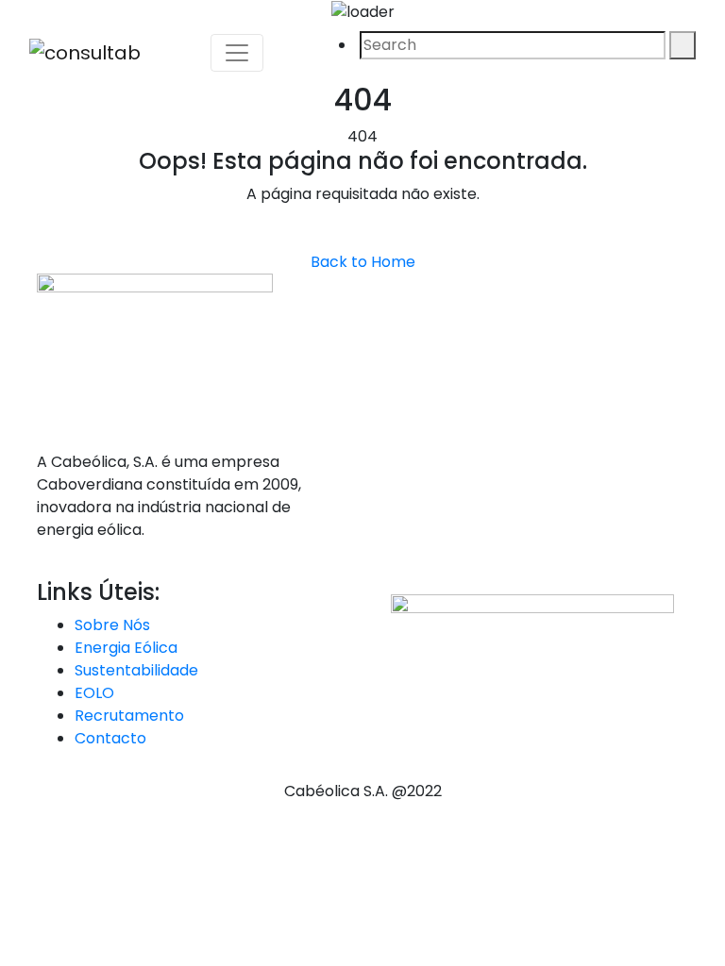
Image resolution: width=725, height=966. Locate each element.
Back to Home (363, 262)
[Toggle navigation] (237, 53)
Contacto (110, 738)
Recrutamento (129, 715)
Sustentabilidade (136, 670)
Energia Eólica (126, 647)
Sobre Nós (112, 625)
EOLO (94, 693)
